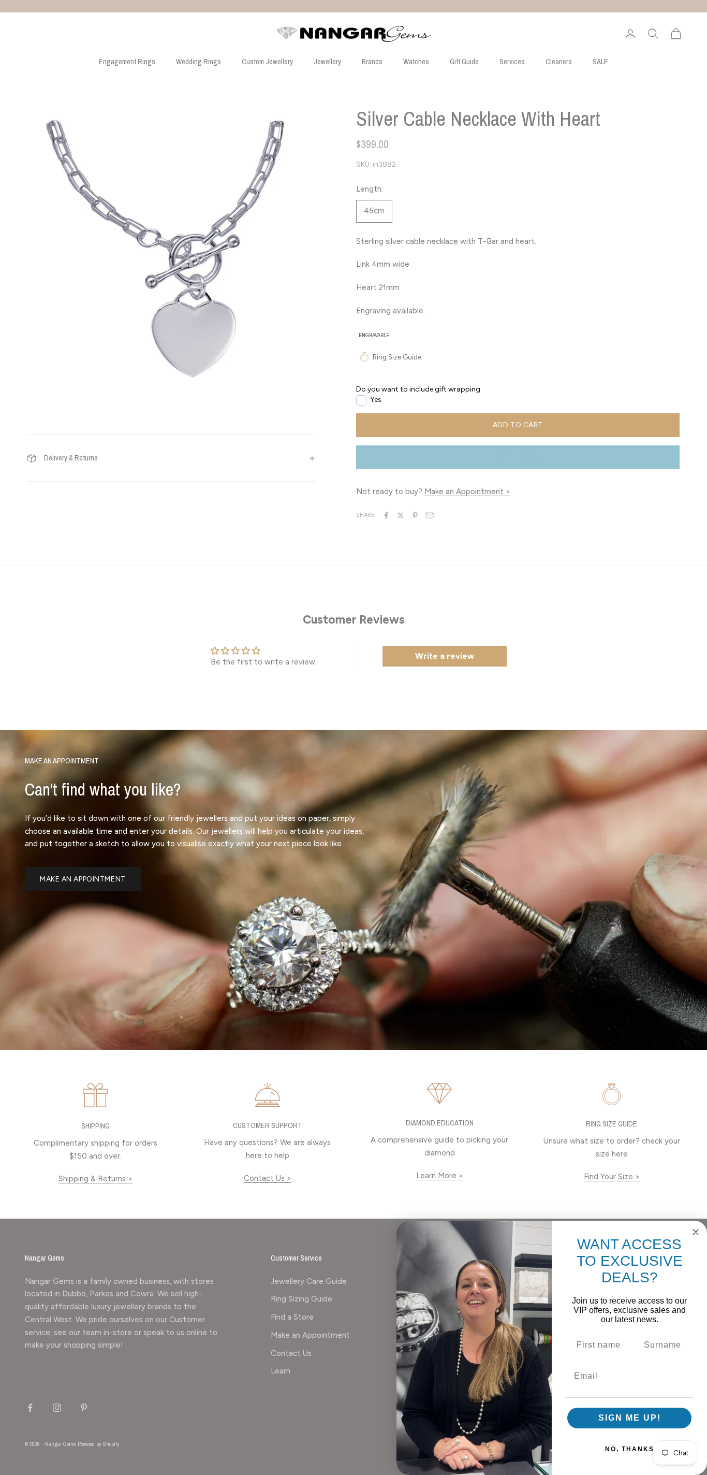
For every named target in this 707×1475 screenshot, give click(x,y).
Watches (416, 61)
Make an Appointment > (467, 491)
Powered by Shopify (99, 1444)
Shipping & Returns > (95, 1178)
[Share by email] (429, 515)
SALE (600, 61)
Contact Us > (267, 1178)
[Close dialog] (695, 1232)
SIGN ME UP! (629, 1417)
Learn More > (439, 1175)
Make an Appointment (83, 879)
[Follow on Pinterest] (84, 1407)
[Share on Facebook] (386, 515)
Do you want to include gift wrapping (418, 389)
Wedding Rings (198, 61)
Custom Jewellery (267, 61)
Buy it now (517, 457)
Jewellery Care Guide (309, 1281)
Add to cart (518, 425)
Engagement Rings (127, 61)
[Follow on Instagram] (57, 1407)
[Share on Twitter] (400, 515)
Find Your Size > (612, 1176)
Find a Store (292, 1317)
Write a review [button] (444, 656)
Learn (280, 1371)
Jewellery (327, 61)
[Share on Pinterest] (415, 515)
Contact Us (291, 1353)
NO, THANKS (629, 1449)
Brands (372, 61)
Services (512, 61)
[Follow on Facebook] (30, 1407)
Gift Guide (464, 61)
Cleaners (559, 61)
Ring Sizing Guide (301, 1299)
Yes (375, 399)
